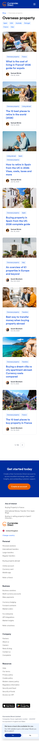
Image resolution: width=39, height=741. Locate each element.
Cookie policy (7, 678)
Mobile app (6, 572)
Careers (5, 645)
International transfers (10, 549)
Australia (18, 23)
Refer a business (8, 625)
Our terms (6, 671)
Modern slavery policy (10, 681)
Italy (12, 27)
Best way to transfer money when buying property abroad (17, 320)
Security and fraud (9, 688)
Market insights (8, 620)
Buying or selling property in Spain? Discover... (18, 517)
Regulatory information (10, 685)
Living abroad (26, 106)
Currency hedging (9, 602)
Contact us (6, 652)
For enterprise (7, 614)
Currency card (7, 569)
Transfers (25, 312)
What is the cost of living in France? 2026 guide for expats (18, 65)
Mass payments (8, 597)
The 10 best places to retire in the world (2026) (18, 114)
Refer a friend (7, 577)
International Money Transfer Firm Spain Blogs (20, 512)
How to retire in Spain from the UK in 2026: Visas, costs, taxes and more (19, 169)
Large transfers (8, 552)
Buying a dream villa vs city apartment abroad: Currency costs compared (19, 371)
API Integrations (8, 617)
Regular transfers (8, 556)
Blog (4, 13)
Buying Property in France (14, 507)
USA (11, 23)
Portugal (27, 23)
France (6, 27)
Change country (8, 535)
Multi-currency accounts (11, 594)
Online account (8, 566)
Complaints (6, 655)
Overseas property (13, 57)
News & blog (7, 648)
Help (4, 668)
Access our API (8, 695)
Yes (13, 735)
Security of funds (8, 691)
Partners (5, 638)
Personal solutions (9, 546)
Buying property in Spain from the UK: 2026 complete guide (18, 221)
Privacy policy (7, 675)
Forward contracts (9, 605)
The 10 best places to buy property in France (19, 421)
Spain (5, 23)
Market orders (7, 609)
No (30, 735)
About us (5, 642)
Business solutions (9, 590)
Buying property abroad (11, 561)
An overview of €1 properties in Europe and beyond (17, 270)
